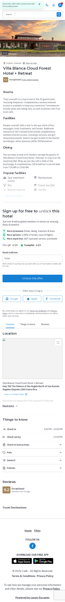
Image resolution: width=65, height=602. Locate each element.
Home (28, 530)
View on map (31, 63)
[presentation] (32, 14)
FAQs (37, 530)
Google (14, 298)
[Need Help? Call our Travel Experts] (47, 5)
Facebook (55, 298)
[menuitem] (53, 5)
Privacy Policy (45, 576)
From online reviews (30, 79)
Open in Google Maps (14, 394)
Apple (34, 298)
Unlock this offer (32, 278)
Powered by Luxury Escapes (32, 597)
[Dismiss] (39, 4)
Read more (8, 406)
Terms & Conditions (38, 311)
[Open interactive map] (32, 358)
